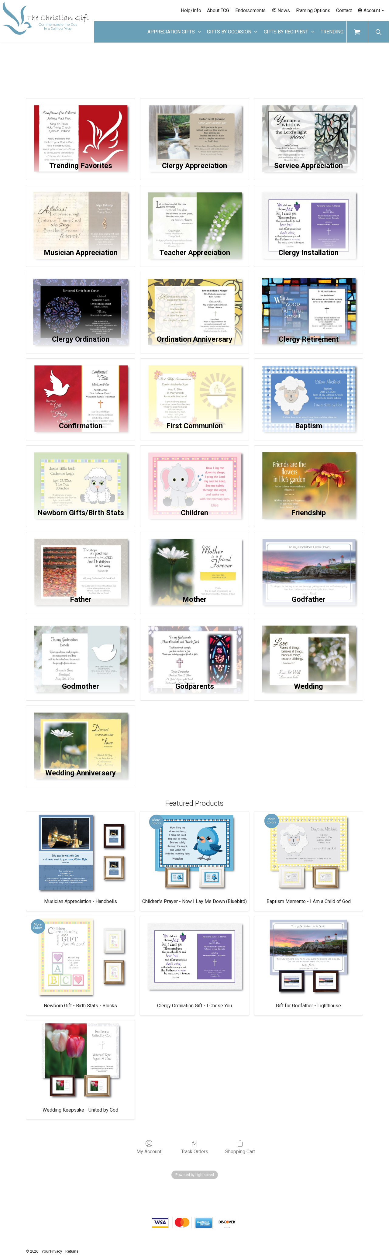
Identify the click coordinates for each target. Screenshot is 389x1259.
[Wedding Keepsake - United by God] (80, 1061)
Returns (71, 1251)
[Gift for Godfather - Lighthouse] (308, 957)
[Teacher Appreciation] (194, 212)
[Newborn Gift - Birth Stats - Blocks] (80, 957)
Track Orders (194, 1151)
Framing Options (313, 10)
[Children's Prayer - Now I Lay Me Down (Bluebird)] (194, 852)
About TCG (218, 10)
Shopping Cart (240, 1151)
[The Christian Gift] (45, 18)
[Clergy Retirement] (308, 299)
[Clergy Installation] (308, 212)
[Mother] (194, 560)
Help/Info (191, 10)
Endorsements (250, 10)
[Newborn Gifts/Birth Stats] (80, 473)
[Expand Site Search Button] (378, 32)
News (283, 10)
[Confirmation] (80, 386)
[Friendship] (308, 473)
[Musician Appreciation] (80, 212)
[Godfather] (308, 560)
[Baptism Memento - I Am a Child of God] (308, 852)
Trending (332, 32)
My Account (148, 1151)
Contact (344, 10)
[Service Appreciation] (308, 126)
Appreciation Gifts (170, 32)
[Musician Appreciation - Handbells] (80, 852)
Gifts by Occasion (229, 32)
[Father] (80, 560)
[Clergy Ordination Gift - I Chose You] (194, 957)
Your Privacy (52, 1251)
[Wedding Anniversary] (80, 733)
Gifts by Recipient (286, 32)
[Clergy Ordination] (80, 299)
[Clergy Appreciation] (194, 126)
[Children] (194, 473)
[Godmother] (80, 646)
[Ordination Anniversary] (194, 299)
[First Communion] (194, 386)
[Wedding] (308, 646)
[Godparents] (194, 646)
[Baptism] (308, 386)
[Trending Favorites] (80, 126)
